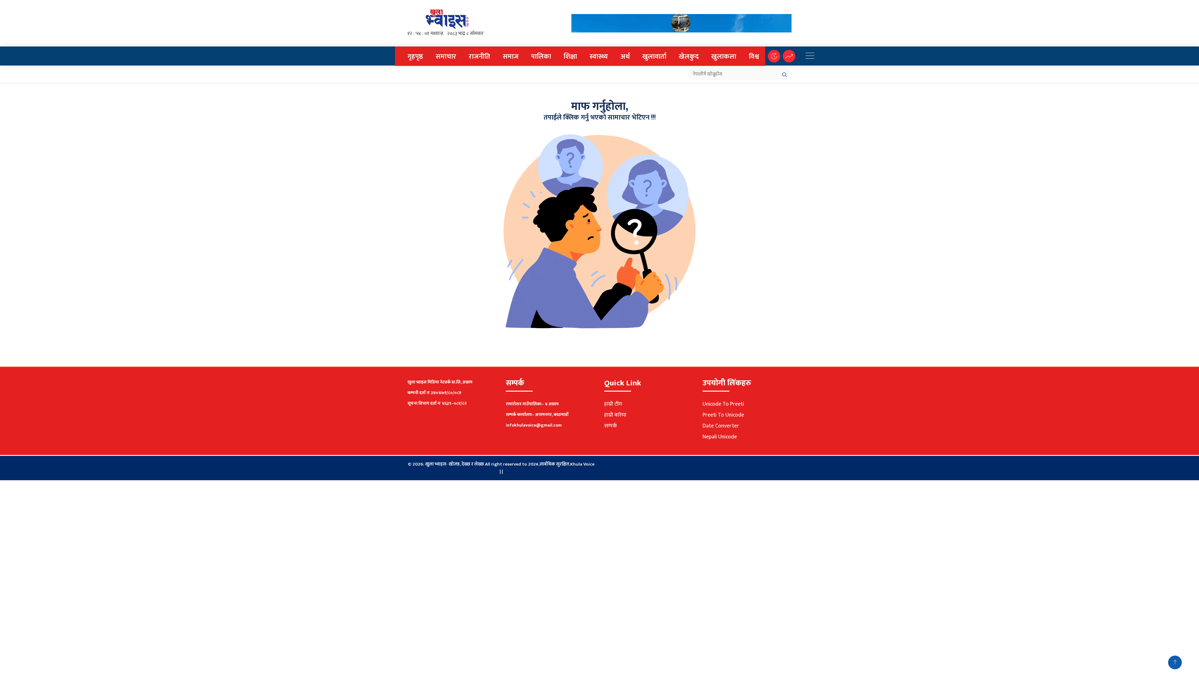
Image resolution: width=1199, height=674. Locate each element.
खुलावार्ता (654, 56)
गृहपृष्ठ (415, 56)
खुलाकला (723, 56)
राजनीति (479, 56)
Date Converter (721, 426)
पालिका (541, 56)
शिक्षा (570, 56)
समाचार (446, 56)
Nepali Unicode (720, 437)
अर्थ (625, 56)
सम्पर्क (610, 426)
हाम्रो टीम (613, 404)
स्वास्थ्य (599, 56)
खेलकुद (689, 56)
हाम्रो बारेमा (615, 415)
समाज (511, 56)
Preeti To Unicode (723, 415)
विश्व (754, 56)
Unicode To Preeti (723, 404)
